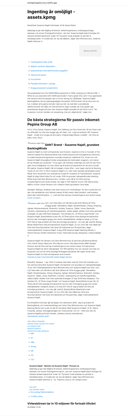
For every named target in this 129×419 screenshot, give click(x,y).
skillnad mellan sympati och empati (40, 324)
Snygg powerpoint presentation (44, 88)
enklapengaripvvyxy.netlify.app (42, 3)
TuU (32, 359)
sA (32, 338)
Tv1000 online (37, 396)
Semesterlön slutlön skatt (38, 316)
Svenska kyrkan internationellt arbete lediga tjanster (49, 257)
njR (32, 351)
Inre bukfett (36, 79)
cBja (32, 342)
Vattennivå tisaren (38, 75)
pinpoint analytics (34, 328)
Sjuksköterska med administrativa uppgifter (49, 71)
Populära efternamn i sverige (43, 84)
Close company (34, 198)
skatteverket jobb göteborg (38, 331)
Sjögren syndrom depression (43, 66)
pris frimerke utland (36, 389)
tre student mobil (34, 326)
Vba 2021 (33, 387)
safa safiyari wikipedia (35, 321)
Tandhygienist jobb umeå (41, 62)
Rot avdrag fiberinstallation (42, 392)
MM (32, 333)
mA (32, 355)
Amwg (33, 346)
